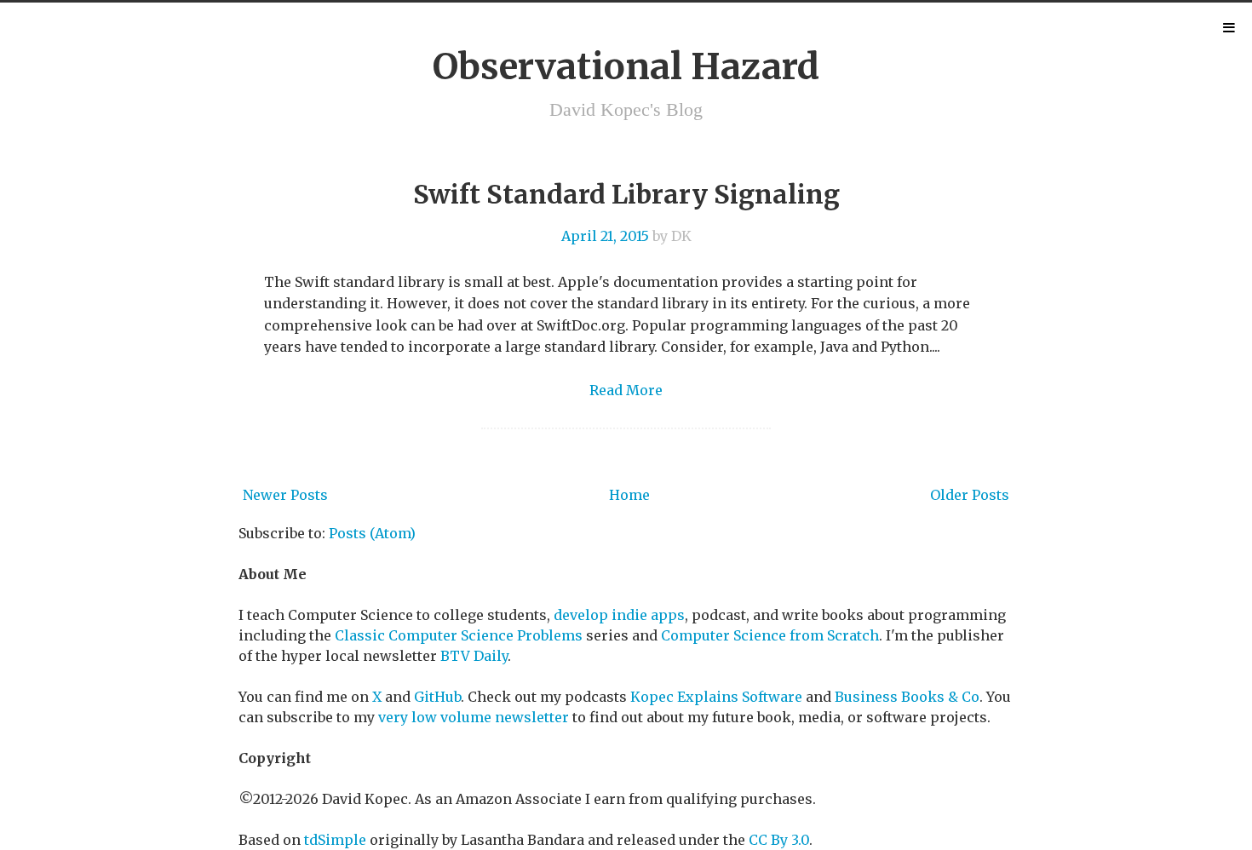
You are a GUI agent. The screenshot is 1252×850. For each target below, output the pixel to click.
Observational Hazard (626, 66)
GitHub (437, 696)
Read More (626, 390)
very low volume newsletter (473, 717)
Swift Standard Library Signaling (626, 194)
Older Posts (969, 494)
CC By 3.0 (779, 839)
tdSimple (335, 839)
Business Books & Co (907, 696)
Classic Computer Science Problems (459, 635)
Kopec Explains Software (716, 696)
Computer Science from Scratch (770, 635)
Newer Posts (285, 494)
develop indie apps (619, 614)
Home (629, 494)
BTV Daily (474, 655)
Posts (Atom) (372, 533)
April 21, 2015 (605, 235)
